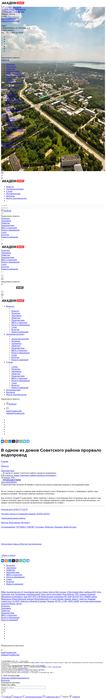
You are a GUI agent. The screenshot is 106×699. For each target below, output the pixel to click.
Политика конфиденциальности (15, 678)
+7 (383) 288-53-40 (12, 12)
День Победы (68, 594)
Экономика (11, 67)
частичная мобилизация (90, 601)
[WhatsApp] (20, 441)
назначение (59, 597)
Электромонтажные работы (13, 518)
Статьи (4, 115)
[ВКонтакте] (7, 151)
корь (26, 597)
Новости (5, 60)
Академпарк (29, 592)
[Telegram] (7, 153)
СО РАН (15, 601)
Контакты (5, 144)
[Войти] (2, 173)
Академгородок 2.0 (14, 592)
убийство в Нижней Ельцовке (33, 601)
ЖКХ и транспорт (14, 74)
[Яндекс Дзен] (7, 165)
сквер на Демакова (87, 599)
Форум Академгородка (12, 147)
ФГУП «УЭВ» (61, 601)
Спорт (9, 78)
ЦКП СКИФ (73, 601)
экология (5, 603)
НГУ (82, 597)
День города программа (51, 594)
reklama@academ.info (10, 21)
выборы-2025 (90, 592)
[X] (13, 441)
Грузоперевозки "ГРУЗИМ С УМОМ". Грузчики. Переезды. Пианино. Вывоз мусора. (39, 527)
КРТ (30, 597)
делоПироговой (33, 594)
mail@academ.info (8, 19)
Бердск (52, 592)
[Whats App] (7, 163)
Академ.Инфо (9, 482)
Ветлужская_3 (61, 592)
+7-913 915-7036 (56, 667)
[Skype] (24, 441)
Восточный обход (76, 592)
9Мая (3, 592)
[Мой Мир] (9, 441)
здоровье (83, 594)
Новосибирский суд (43, 599)
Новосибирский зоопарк (23, 599)
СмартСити (6, 601)
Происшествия (12, 71)
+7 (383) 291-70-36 (13, 7)
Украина (50, 601)
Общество (10, 69)
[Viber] (7, 158)
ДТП (76, 594)
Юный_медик (15, 603)
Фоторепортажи (8, 142)
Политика (10, 64)
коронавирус (17, 597)
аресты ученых (41, 592)
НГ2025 (75, 597)
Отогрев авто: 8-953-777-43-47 (14, 509)
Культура (10, 80)
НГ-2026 (68, 597)
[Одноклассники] (6, 156)
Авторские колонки (10, 87)
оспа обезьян (58, 599)
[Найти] (3, 690)
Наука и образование (15, 76)
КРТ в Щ (37, 597)
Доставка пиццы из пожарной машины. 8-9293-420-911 (25, 514)
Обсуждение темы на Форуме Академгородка (21, 544)
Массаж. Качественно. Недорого (15, 522)
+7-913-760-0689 (40, 665)
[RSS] (2, 444)
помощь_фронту (71, 599)
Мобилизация (47, 597)
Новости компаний (14, 83)
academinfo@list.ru (23, 668)
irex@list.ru (41, 669)
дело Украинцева (18, 594)
